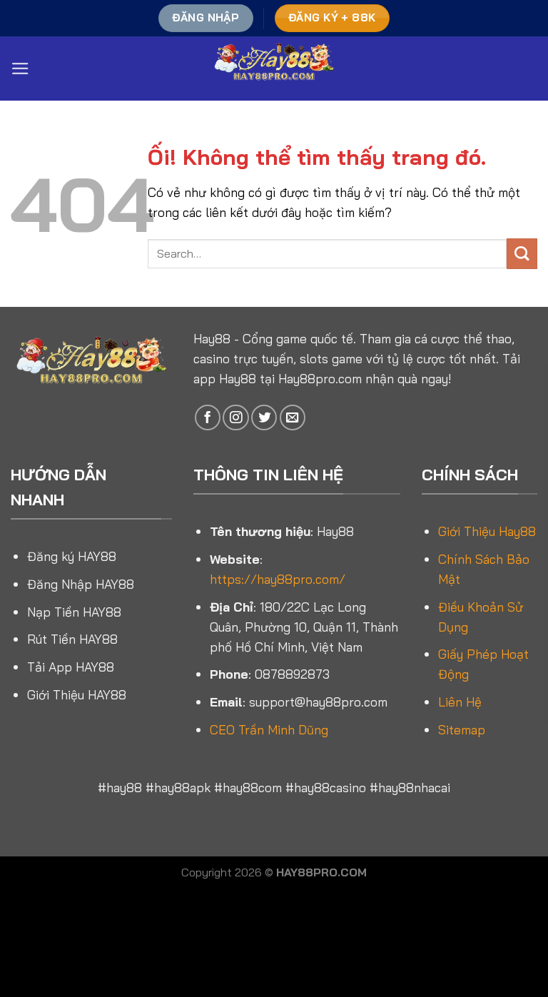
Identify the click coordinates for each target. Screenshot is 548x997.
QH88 (407, 960)
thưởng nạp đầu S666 (231, 977)
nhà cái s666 (240, 910)
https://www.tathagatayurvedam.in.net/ (371, 977)
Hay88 (211, 338)
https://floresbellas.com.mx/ (259, 927)
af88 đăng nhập (350, 910)
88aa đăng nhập (143, 944)
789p (490, 960)
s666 (339, 927)
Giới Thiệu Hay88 (487, 531)
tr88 (303, 910)
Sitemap (461, 729)
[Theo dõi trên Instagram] (235, 417)
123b (282, 910)
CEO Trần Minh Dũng (269, 729)
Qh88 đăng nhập (302, 960)
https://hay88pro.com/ (277, 579)
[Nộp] (522, 253)
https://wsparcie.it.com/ (159, 960)
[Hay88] (274, 68)
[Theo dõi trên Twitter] (264, 417)
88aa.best (239, 960)
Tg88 (192, 944)
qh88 (297, 944)
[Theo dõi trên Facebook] (207, 417)
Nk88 (53, 927)
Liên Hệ (460, 701)
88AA (90, 960)
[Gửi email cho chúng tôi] (292, 417)
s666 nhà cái (151, 977)
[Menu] (20, 68)
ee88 (197, 910)
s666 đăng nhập (347, 944)
